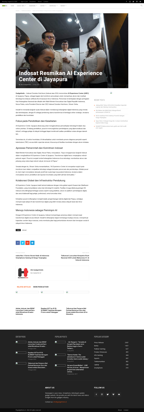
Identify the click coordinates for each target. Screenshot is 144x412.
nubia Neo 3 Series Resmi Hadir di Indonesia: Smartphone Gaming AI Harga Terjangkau (32, 257)
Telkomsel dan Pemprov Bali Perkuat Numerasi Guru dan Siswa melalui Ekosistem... (38, 365)
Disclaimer (33, 1)
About (40, 1)
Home (12, 6)
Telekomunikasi (26, 11)
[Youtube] (140, 1)
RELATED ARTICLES (24, 287)
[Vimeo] (136, 1)
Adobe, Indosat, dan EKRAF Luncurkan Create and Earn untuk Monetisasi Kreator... (37, 344)
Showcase (52, 6)
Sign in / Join (24, 1)
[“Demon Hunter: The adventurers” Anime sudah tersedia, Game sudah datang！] (60, 356)
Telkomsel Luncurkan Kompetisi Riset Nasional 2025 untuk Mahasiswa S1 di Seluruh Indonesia (75, 258)
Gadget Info (20, 6)
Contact (46, 1)
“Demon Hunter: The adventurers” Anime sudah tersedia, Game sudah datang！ (78, 357)
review (63, 6)
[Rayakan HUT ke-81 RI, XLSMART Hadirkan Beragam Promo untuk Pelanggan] (52, 299)
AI (29, 68)
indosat (24, 230)
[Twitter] (133, 1)
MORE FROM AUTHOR (40, 287)
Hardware (32, 6)
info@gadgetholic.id (60, 402)
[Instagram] (129, 1)
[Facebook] (126, 1)
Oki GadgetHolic (26, 84)
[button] (141, 6)
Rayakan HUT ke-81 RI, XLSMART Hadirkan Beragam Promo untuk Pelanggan (51, 310)
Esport (42, 6)
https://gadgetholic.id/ (35, 273)
